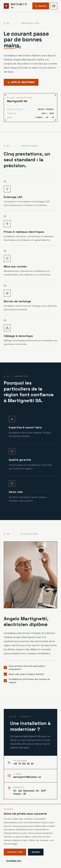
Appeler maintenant (23, 82)
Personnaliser (13, 861)
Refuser (36, 852)
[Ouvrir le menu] (53, 5)
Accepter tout (15, 852)
